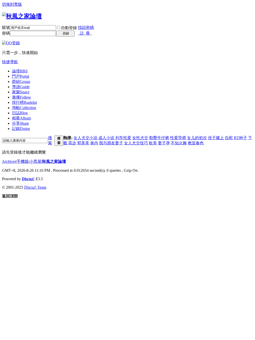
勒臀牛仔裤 (159, 138)
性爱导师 (178, 138)
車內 (94, 143)
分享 (20, 123)
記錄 (21, 128)
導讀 (21, 87)
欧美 (153, 143)
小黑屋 (35, 161)
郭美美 (83, 143)
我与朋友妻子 (111, 143)
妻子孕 (164, 143)
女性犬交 (140, 138)
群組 (21, 81)
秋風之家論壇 (54, 161)
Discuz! (28, 179)
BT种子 (240, 138)
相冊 (21, 118)
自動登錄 (69, 28)
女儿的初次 (197, 138)
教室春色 (196, 143)
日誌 (20, 113)
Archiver (9, 161)
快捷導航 (10, 62)
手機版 (23, 161)
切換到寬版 (12, 4)
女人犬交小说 (85, 138)
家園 (20, 92)
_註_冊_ (85, 33)
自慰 (229, 138)
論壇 (20, 71)
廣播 (21, 97)
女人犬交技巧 (136, 143)
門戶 (20, 76)
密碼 (6, 33)
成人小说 (106, 138)
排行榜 (24, 102)
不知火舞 (179, 143)
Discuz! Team (35, 187)
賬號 (6, 27)
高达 (72, 143)
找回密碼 (86, 27)
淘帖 (24, 108)
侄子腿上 (216, 138)
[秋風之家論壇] (22, 16)
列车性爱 (123, 138)
